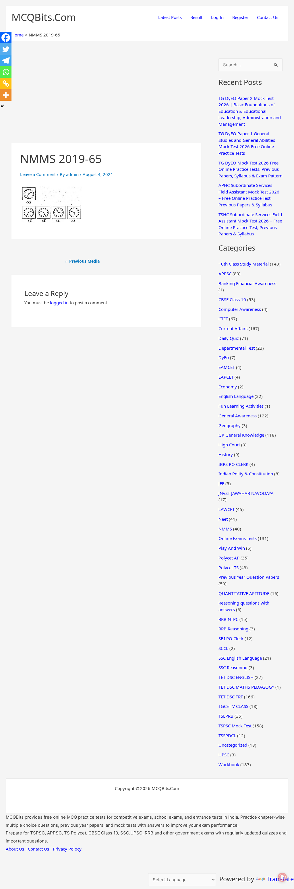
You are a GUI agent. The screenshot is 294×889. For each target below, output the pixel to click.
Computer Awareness (239, 309)
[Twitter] (5, 49)
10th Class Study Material (243, 264)
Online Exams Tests (237, 538)
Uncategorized (232, 745)
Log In (217, 17)
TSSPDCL (227, 735)
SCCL (223, 648)
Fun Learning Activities (241, 406)
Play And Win (231, 548)
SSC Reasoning (232, 667)
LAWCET (226, 509)
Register (240, 17)
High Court (229, 445)
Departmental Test (236, 348)
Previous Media (82, 261)
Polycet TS (228, 567)
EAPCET (225, 377)
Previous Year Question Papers (248, 577)
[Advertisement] (106, 101)
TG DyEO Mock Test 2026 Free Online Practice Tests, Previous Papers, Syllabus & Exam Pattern (250, 169)
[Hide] (2, 106)
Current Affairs (232, 328)
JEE (221, 483)
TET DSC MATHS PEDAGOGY (246, 687)
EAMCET (226, 367)
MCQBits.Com (43, 17)
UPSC (223, 755)
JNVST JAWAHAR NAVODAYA (246, 493)
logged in (59, 302)
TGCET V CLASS (233, 706)
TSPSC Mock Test (235, 726)
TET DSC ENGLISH (236, 677)
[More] (5, 95)
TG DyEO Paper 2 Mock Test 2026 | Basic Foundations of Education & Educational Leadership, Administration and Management (249, 111)
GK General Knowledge (241, 435)
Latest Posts (170, 17)
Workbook (228, 764)
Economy (227, 387)
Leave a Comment (38, 174)
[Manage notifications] (282, 877)
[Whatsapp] (5, 72)
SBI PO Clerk (230, 638)
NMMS (225, 529)
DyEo (223, 357)
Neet (223, 519)
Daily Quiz (228, 338)
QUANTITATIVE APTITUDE (243, 593)
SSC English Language (240, 658)
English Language (236, 396)
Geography (229, 425)
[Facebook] (5, 37)
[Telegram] (5, 60)
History (225, 454)
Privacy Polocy (67, 849)
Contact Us (267, 17)
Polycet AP (228, 558)
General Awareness (237, 416)
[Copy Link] (5, 83)
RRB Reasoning (233, 629)
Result (196, 17)
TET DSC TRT (230, 697)
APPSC (224, 273)
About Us (15, 849)
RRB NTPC (228, 619)
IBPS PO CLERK (233, 464)
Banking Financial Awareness (247, 283)
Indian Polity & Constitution (245, 474)
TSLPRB (225, 716)
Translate (280, 878)
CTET (223, 318)
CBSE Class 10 (232, 299)
